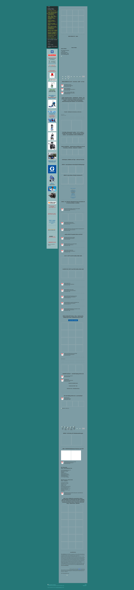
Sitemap (54, 584)
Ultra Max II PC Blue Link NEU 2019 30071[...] (69, 223)
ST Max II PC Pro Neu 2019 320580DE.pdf (69, 284)
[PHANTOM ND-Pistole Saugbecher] (76, 450)
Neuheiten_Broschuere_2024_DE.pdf (68, 380)
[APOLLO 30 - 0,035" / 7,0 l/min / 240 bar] (63, 428)
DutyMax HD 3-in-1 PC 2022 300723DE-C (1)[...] (69, 209)
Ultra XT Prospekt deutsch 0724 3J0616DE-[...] (69, 89)
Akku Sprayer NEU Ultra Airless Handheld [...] (69, 238)
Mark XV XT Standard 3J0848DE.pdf (68, 85)
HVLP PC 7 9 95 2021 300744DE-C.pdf (68, 244)
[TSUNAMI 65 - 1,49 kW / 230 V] (68, 428)
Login (85, 584)
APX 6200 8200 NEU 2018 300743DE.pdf (69, 309)
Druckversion (51, 584)
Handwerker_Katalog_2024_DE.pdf (68, 375)
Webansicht (84, 585)
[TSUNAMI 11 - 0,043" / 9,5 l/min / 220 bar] (73, 417)
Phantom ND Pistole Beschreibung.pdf (68, 462)
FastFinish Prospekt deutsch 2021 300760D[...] (69, 303)
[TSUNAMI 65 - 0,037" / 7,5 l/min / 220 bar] (65, 429)
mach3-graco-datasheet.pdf (67, 493)
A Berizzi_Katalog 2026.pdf (67, 398)
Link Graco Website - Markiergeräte (73, 320)
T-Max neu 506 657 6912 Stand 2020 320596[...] (70, 290)
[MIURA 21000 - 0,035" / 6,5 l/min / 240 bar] (74, 428)
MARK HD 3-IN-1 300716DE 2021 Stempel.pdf (69, 229)
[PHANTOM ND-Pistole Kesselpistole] (66, 450)
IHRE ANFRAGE (65, 573)
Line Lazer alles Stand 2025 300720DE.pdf (69, 354)
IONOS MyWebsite (59, 587)
